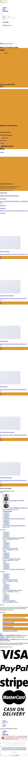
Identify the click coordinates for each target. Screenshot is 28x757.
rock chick (20, 637)
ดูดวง (4, 9)
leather (2, 637)
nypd (10, 637)
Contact (5, 725)
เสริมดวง (5, 7)
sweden (10, 639)
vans (20, 639)
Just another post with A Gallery (10, 631)
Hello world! (6, 622)
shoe (2, 639)
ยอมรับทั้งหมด (14, 748)
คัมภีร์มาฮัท (5, 11)
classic (4, 635)
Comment (11, 622)
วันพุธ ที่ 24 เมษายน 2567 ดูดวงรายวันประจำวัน (14, 617)
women (26, 639)
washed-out (23, 639)
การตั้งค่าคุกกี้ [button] (14, 752)
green (18, 635)
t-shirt (13, 639)
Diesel (13, 635)
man (7, 637)
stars (6, 639)
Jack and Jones (22, 635)
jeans (26, 635)
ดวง (4, 723)
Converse (8, 635)
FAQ (4, 726)
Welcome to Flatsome (8, 626)
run (24, 637)
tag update (17, 639)
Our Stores (5, 722)
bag (1, 635)
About (4, 720)
